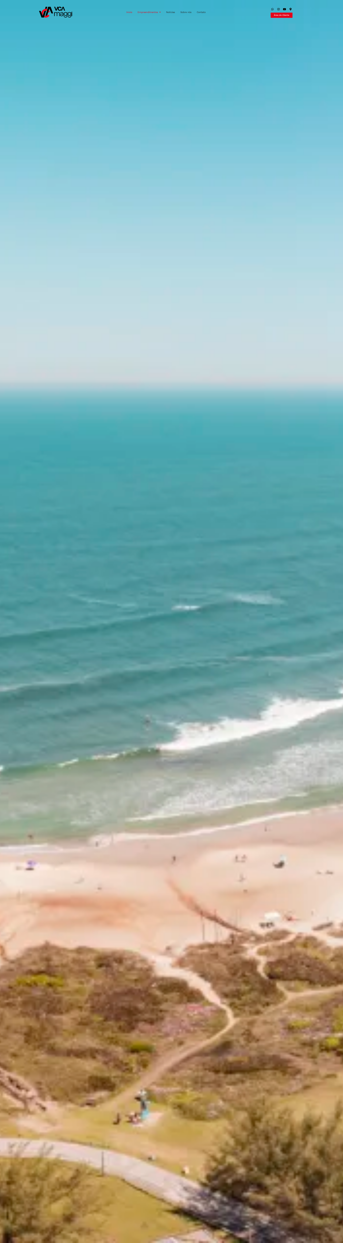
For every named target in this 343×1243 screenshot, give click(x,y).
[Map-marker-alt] (290, 9)
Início (129, 12)
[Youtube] (284, 9)
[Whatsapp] (272, 9)
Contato (201, 12)
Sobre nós (185, 12)
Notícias (170, 12)
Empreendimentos (148, 12)
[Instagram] (278, 9)
